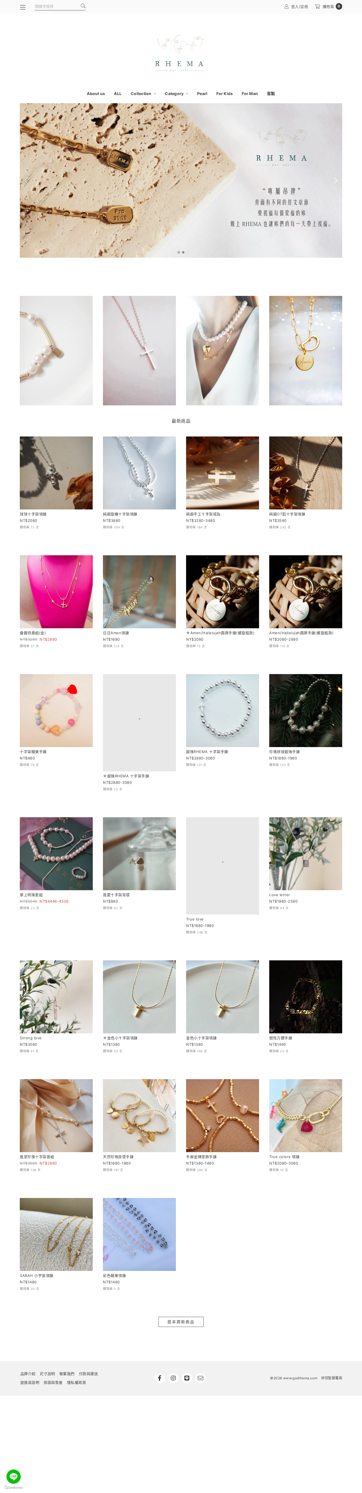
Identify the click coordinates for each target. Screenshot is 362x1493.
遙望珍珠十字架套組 (37, 1108)
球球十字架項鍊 (33, 514)
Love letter (279, 870)
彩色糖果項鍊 (114, 1227)
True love (195, 870)
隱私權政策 (76, 1333)
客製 (271, 93)
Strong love (31, 989)
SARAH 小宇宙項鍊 (36, 1227)
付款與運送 (88, 1325)
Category (174, 93)
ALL (118, 93)
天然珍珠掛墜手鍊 (118, 1108)
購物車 (331, 6)
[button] (179, 252)
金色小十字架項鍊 (201, 989)
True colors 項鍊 (284, 1108)
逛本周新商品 (181, 1273)
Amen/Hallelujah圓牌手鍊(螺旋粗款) (301, 633)
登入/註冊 (299, 6)
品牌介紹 (28, 1325)
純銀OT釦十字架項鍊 (287, 514)
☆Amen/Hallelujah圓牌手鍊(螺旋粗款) (220, 633)
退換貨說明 (30, 1333)
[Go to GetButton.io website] (14, 1487)
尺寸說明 (47, 1325)
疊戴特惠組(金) (33, 633)
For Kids (224, 93)
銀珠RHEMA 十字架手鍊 (207, 751)
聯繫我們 (67, 1325)
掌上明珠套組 (31, 870)
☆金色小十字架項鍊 (120, 989)
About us (96, 93)
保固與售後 (53, 1333)
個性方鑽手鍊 (280, 989)
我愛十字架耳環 (116, 870)
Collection (141, 93)
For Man (250, 93)
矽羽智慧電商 (331, 1329)
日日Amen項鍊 (116, 633)
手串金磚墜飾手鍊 (201, 1108)
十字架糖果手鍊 (33, 751)
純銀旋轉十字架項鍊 (120, 514)
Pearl (202, 93)
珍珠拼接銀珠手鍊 (284, 751)
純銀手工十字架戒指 (203, 514)
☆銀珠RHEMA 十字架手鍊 (126, 751)
